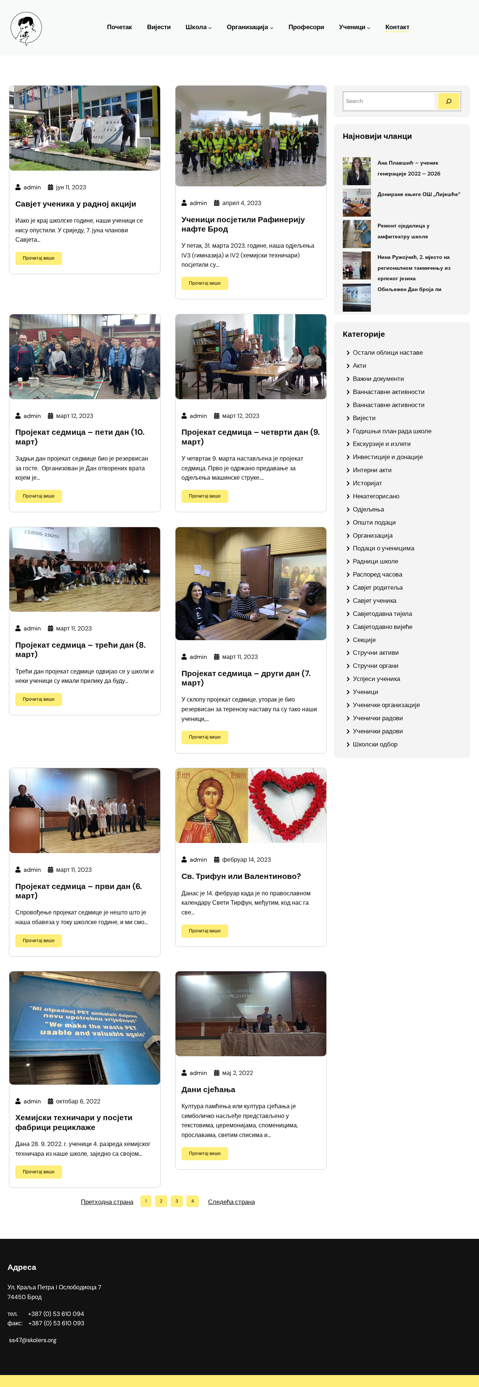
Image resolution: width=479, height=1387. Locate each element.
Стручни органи (376, 666)
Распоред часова (377, 574)
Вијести (364, 418)
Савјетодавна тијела (382, 614)
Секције (364, 640)
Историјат (367, 483)
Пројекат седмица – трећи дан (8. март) (80, 650)
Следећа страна (231, 1202)
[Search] (448, 101)
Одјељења (368, 509)
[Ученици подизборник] (368, 28)
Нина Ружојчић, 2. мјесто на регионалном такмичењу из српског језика (414, 268)
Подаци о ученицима (383, 548)
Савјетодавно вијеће (382, 627)
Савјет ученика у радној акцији (75, 204)
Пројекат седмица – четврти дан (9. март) (250, 437)
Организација (247, 27)
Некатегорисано (376, 496)
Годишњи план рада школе (392, 431)
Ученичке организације (386, 705)
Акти (359, 365)
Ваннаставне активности (389, 392)
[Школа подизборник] (210, 28)
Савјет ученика (374, 600)
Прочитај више (39, 258)
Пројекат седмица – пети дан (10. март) (79, 437)
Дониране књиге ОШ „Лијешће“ (419, 194)
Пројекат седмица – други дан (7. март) (246, 678)
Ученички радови (378, 718)
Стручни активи (376, 652)
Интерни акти (372, 470)
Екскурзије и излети (382, 444)
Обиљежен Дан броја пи (410, 289)
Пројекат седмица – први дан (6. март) (78, 891)
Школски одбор (375, 744)
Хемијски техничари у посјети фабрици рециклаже (73, 1122)
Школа (196, 27)
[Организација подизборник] (272, 28)
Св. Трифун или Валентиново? (241, 876)
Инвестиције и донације (388, 457)
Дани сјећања (208, 1089)
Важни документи (378, 379)
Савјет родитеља (378, 587)
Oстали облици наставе (388, 352)
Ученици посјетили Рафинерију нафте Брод (243, 224)
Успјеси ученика (376, 679)
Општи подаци (374, 522)
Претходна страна (107, 1202)
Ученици (352, 27)
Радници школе (375, 561)
